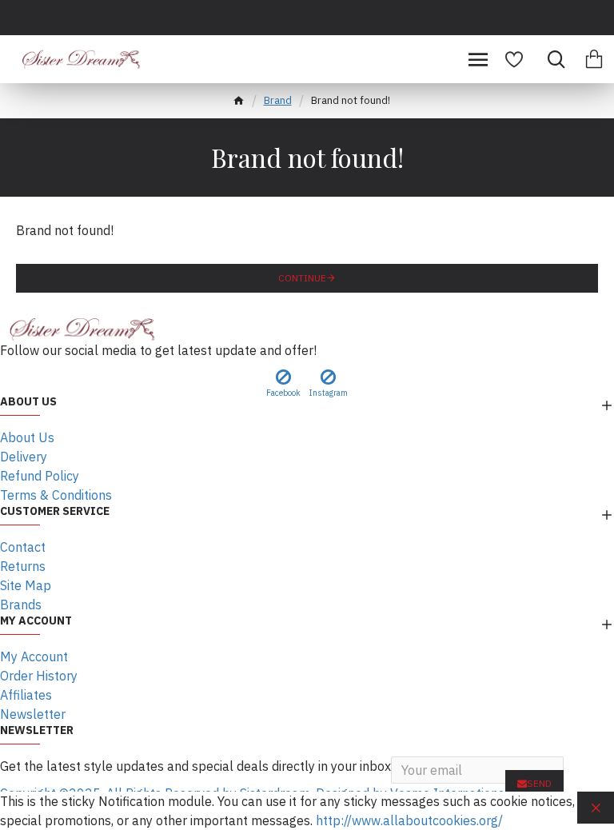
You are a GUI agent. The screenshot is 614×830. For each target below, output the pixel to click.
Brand (278, 100)
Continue (302, 278)
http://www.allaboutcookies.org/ (409, 820)
